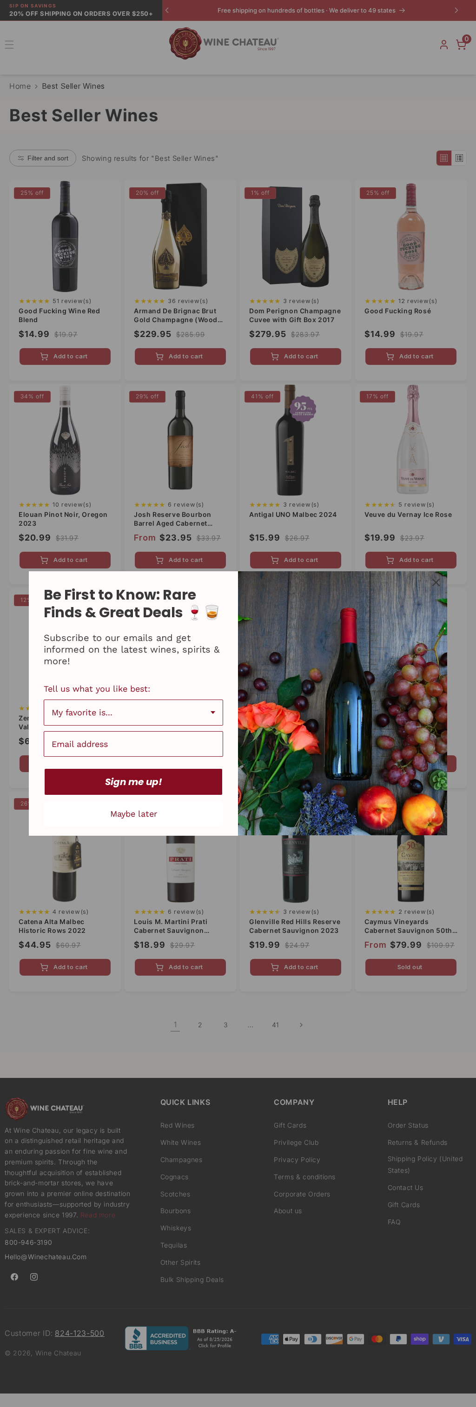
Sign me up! (133, 781)
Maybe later (133, 814)
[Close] (436, 582)
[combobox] (133, 713)
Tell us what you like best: (97, 689)
